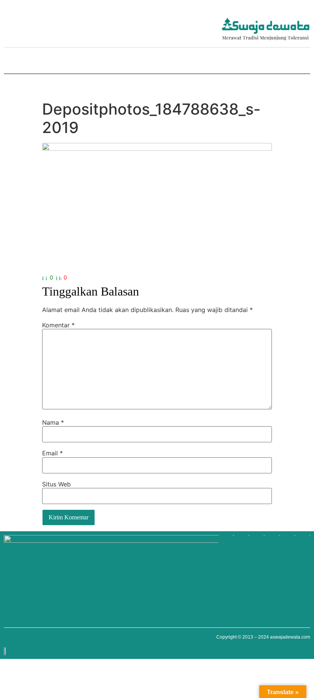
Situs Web (56, 484)
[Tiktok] (88, 23)
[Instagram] (57, 23)
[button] (9, 61)
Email (52, 453)
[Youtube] (42, 23)
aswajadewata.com (290, 637)
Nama (53, 422)
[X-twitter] (72, 23)
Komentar (58, 325)
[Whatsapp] (11, 23)
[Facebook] (26, 23)
